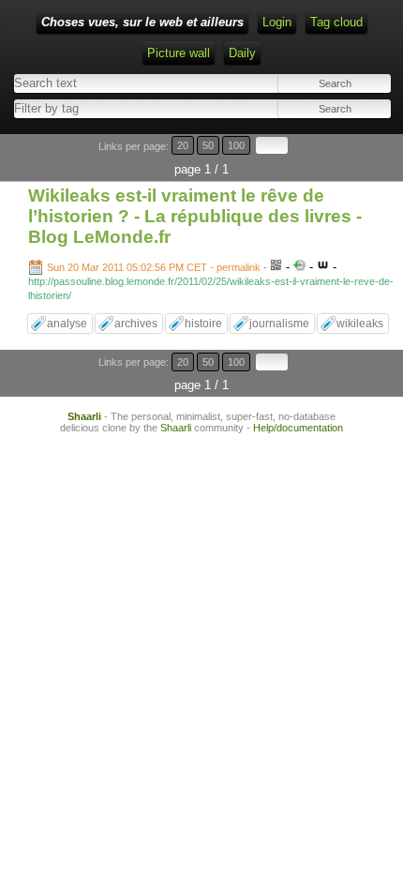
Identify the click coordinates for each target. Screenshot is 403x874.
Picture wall (178, 53)
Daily (242, 53)
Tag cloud (336, 22)
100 (236, 145)
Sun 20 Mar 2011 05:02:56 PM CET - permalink (154, 267)
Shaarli (84, 416)
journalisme (279, 323)
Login (276, 22)
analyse (67, 323)
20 (182, 145)
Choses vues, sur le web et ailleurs (142, 22)
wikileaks (359, 323)
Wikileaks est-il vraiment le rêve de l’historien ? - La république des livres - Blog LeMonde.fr (195, 216)
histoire (203, 323)
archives (135, 323)
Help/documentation (298, 427)
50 (208, 145)
